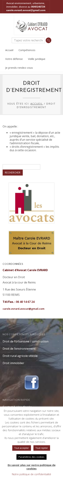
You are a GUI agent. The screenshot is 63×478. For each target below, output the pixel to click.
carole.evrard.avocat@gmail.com (25, 10)
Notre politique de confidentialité (31, 474)
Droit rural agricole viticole (20, 356)
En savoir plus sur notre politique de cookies (31, 466)
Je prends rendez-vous (19, 67)
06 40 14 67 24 (25, 302)
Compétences (27, 50)
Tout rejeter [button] (42, 447)
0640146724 (38, 6)
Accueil (9, 50)
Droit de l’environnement (19, 349)
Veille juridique (36, 59)
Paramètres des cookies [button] (31, 456)
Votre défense (14, 59)
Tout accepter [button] (21, 447)
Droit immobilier (13, 363)
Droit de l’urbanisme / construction (25, 341)
